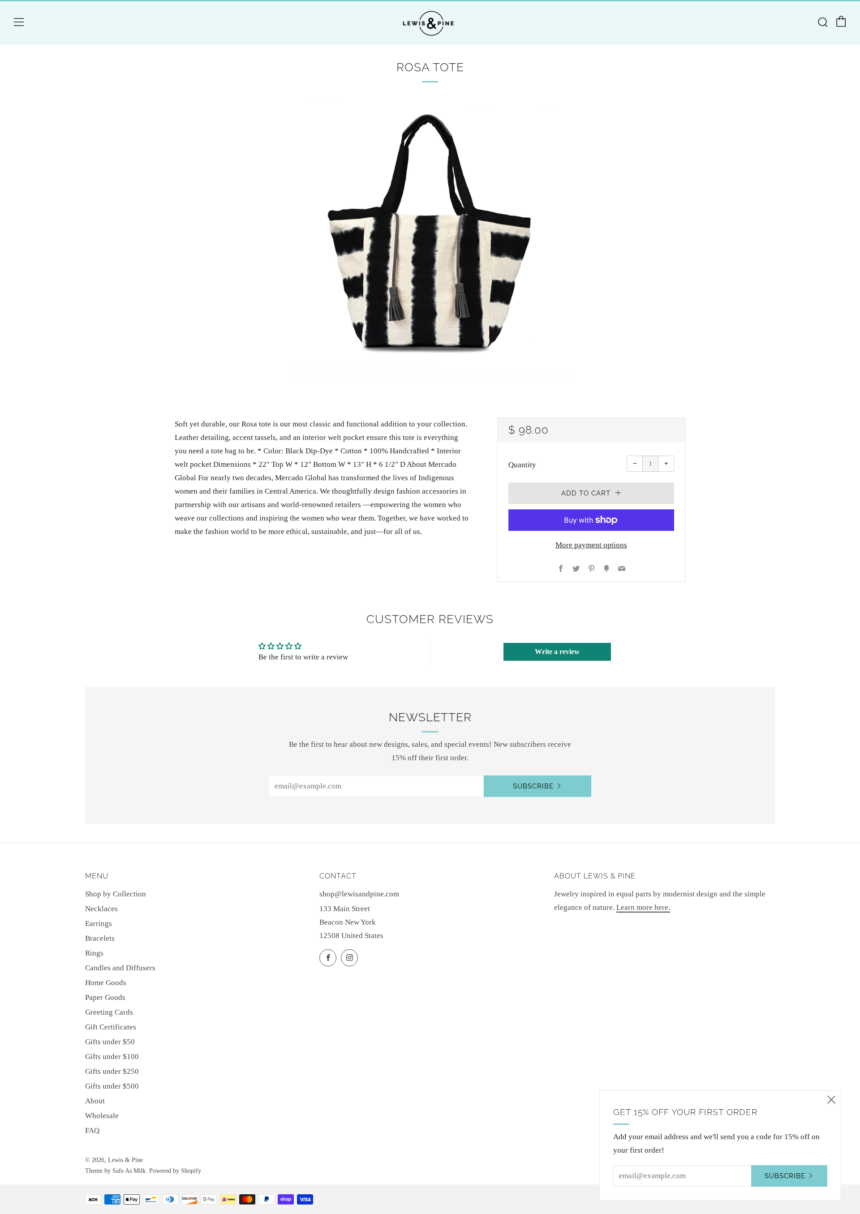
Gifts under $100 (112, 1056)
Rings (94, 953)
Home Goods (105, 982)
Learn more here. (643, 907)
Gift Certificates (110, 1027)
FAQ (92, 1130)
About (95, 1101)
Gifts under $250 (112, 1071)
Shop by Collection (115, 894)
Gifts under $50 (110, 1041)
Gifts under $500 (112, 1086)
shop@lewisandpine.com (359, 894)
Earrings (98, 923)
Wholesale (102, 1115)
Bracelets (100, 938)
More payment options (591, 545)
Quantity (522, 465)
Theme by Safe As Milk (115, 1170)
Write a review (557, 651)
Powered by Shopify (175, 1170)
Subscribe (533, 786)
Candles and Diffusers (120, 968)
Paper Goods (105, 997)
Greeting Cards (109, 1012)
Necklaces (101, 908)
